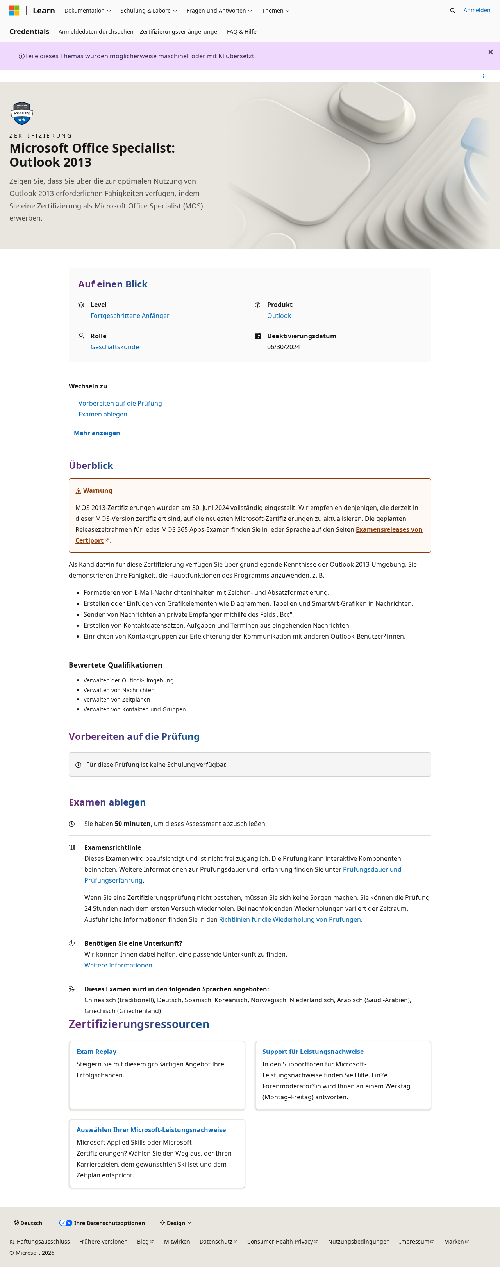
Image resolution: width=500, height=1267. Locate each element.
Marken (454, 1241)
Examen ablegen (103, 414)
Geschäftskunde (115, 347)
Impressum (414, 1241)
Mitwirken (177, 1241)
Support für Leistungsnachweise (313, 1051)
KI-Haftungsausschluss (39, 1241)
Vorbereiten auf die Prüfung (120, 403)
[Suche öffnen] (453, 11)
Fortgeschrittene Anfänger (130, 315)
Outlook (279, 315)
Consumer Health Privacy (280, 1241)
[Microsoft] (14, 10)
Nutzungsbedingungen (359, 1241)
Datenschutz (216, 1241)
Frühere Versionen (103, 1241)
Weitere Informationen (118, 965)
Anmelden (477, 10)
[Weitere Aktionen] (484, 76)
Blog (143, 1241)
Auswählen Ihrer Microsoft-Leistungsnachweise (151, 1130)
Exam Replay (96, 1051)
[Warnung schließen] (490, 52)
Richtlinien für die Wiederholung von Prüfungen (290, 919)
